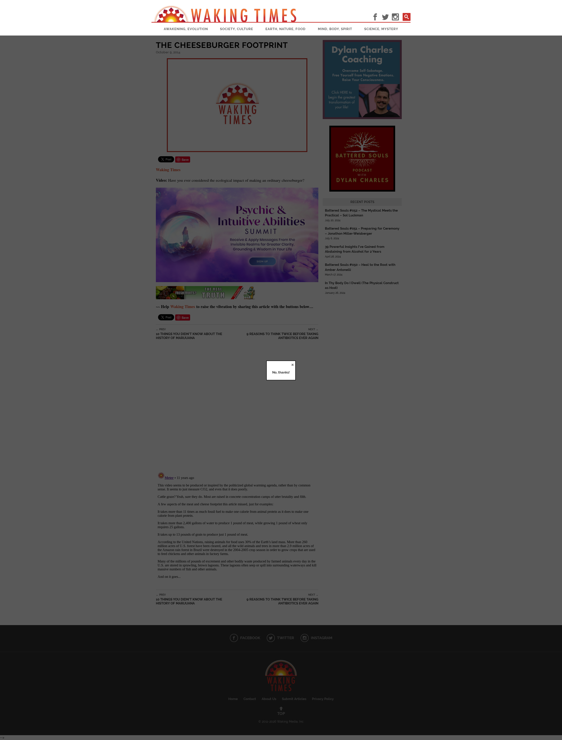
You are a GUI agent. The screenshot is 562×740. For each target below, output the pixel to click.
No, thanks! (281, 372)
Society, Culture (236, 29)
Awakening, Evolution (186, 29)
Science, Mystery (381, 29)
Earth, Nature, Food (285, 29)
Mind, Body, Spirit (335, 29)
